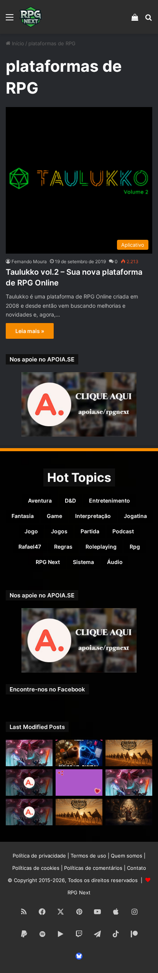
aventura (40, 500)
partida (90, 531)
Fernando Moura (29, 261)
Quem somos (126, 856)
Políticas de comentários (93, 868)
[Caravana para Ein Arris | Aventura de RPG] (128, 753)
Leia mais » (29, 331)
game (54, 516)
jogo (31, 531)
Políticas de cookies (35, 868)
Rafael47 (29, 546)
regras (63, 546)
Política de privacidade (39, 856)
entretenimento (109, 500)
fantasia (23, 516)
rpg (135, 546)
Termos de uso (88, 856)
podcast (123, 531)
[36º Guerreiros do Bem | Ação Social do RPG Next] (79, 782)
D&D (70, 500)
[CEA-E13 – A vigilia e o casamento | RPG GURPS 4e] (79, 812)
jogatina (135, 516)
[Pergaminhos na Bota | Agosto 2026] (128, 812)
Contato (136, 868)
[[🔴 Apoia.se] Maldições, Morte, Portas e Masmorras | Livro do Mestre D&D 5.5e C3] (29, 812)
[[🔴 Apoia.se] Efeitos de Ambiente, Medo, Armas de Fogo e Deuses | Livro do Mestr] (29, 782)
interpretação (93, 516)
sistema (83, 562)
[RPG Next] (30, 16)
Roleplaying (101, 546)
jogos (59, 531)
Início (17, 43)
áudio (115, 562)
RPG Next (48, 562)
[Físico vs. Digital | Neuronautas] (79, 753)
